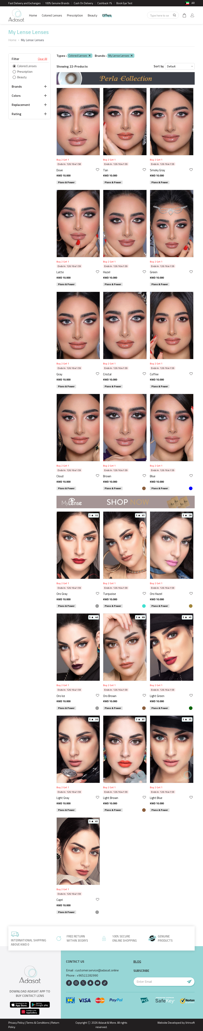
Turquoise (109, 594)
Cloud (59, 476)
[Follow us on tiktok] (105, 983)
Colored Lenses (52, 15)
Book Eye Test (124, 3)
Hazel (106, 272)
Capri (59, 900)
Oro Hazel (156, 594)
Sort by (159, 66)
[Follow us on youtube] (98, 983)
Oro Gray (61, 594)
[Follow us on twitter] (83, 983)
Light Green (157, 696)
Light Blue (156, 798)
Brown (107, 476)
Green (153, 272)
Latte (60, 272)
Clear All (42, 59)
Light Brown (110, 798)
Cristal (107, 374)
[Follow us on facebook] (69, 983)
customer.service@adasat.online (97, 970)
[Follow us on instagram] (76, 983)
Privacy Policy (16, 1022)
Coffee (154, 374)
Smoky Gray (157, 170)
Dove (59, 170)
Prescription (75, 15)
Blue (152, 476)
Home (33, 15)
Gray (59, 374)
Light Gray (62, 798)
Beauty (92, 15)
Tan (105, 170)
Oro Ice (60, 696)
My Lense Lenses (118, 55)
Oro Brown (109, 696)
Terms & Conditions (37, 1022)
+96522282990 (87, 975)
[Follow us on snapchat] (90, 983)
